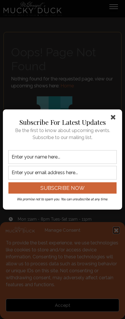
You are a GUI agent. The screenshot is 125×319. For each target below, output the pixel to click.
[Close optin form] (114, 118)
